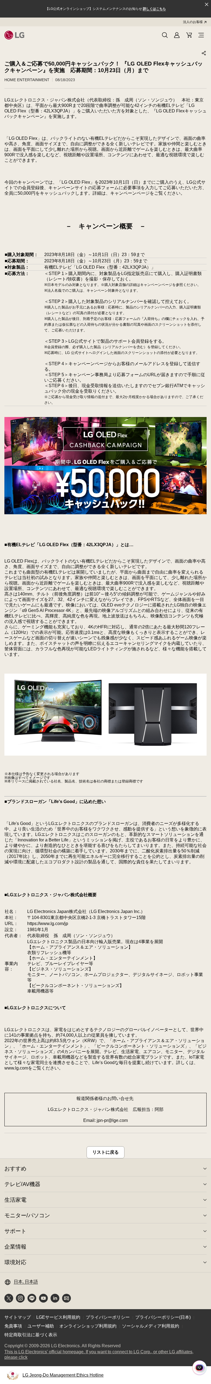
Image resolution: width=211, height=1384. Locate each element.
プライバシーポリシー (108, 1317)
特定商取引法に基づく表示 (30, 1334)
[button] (164, 35)
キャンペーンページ (130, 193)
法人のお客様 (193, 22)
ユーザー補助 (40, 1326)
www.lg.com (16, 1068)
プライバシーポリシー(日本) (163, 1317)
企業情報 (15, 1247)
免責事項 (13, 1326)
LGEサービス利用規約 (58, 1317)
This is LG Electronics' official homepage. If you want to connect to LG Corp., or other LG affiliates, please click (98, 1354)
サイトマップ (17, 1317)
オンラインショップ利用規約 (87, 1326)
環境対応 (15, 1262)
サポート (15, 1231)
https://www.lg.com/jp (47, 923)
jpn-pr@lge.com (112, 1120)
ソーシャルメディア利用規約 (150, 1326)
